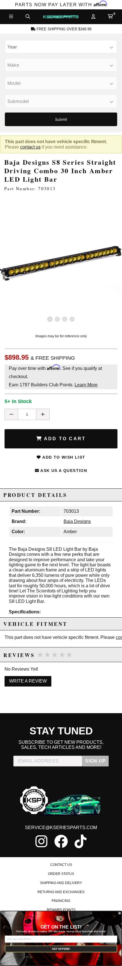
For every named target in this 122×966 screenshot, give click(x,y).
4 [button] (72, 319)
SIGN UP (95, 761)
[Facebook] (61, 841)
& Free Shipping (53, 358)
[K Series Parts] (61, 17)
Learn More (86, 384)
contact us (30, 147)
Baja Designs (77, 521)
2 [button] (57, 319)
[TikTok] (81, 841)
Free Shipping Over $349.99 (63, 29)
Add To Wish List (63, 457)
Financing (61, 901)
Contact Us (61, 865)
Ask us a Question (63, 470)
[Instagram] (41, 841)
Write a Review (28, 681)
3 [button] (64, 319)
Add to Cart (64, 438)
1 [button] (50, 319)
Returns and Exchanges (61, 892)
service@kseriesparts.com (61, 827)
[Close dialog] (119, 913)
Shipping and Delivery (61, 883)
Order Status (61, 874)
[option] (61, 263)
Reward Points (61, 910)
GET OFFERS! (61, 948)
